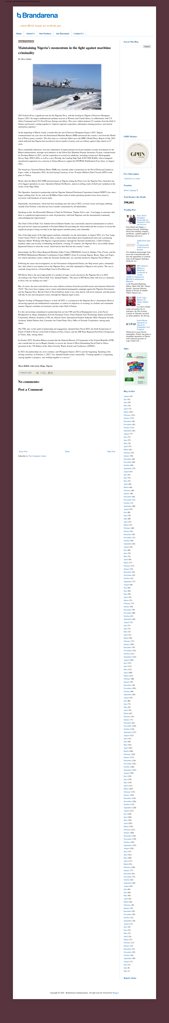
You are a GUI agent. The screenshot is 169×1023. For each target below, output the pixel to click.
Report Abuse (130, 978)
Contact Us (79, 33)
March (126, 412)
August (126, 396)
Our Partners (45, 33)
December (127, 421)
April (126, 408)
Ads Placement (62, 33)
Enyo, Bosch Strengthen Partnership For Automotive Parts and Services (143, 220)
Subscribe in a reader (132, 178)
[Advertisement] (137, 91)
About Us (30, 33)
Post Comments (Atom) (37, 456)
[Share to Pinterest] (51, 372)
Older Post (111, 451)
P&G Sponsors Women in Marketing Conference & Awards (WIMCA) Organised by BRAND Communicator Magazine (137, 273)
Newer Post (23, 451)
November (128, 424)
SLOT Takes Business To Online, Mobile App (142, 300)
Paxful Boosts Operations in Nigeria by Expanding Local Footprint (143, 324)
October (127, 427)
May (125, 405)
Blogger (115, 992)
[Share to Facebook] (49, 372)
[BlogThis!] (44, 372)
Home (19, 33)
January (126, 418)
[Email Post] (37, 372)
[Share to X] (46, 372)
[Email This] (41, 372)
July (125, 399)
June (125, 402)
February (127, 415)
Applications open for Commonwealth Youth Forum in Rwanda (143, 245)
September (128, 430)
